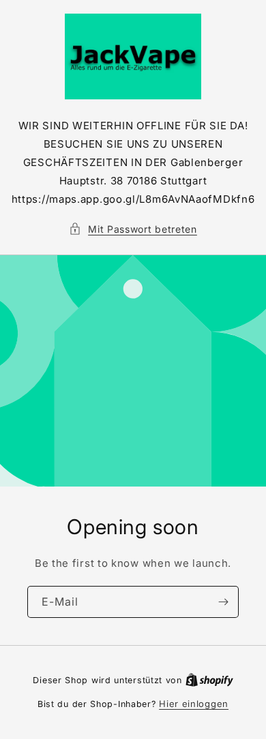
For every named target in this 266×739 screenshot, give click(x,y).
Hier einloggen (193, 703)
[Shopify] (209, 679)
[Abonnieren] (223, 602)
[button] (133, 228)
